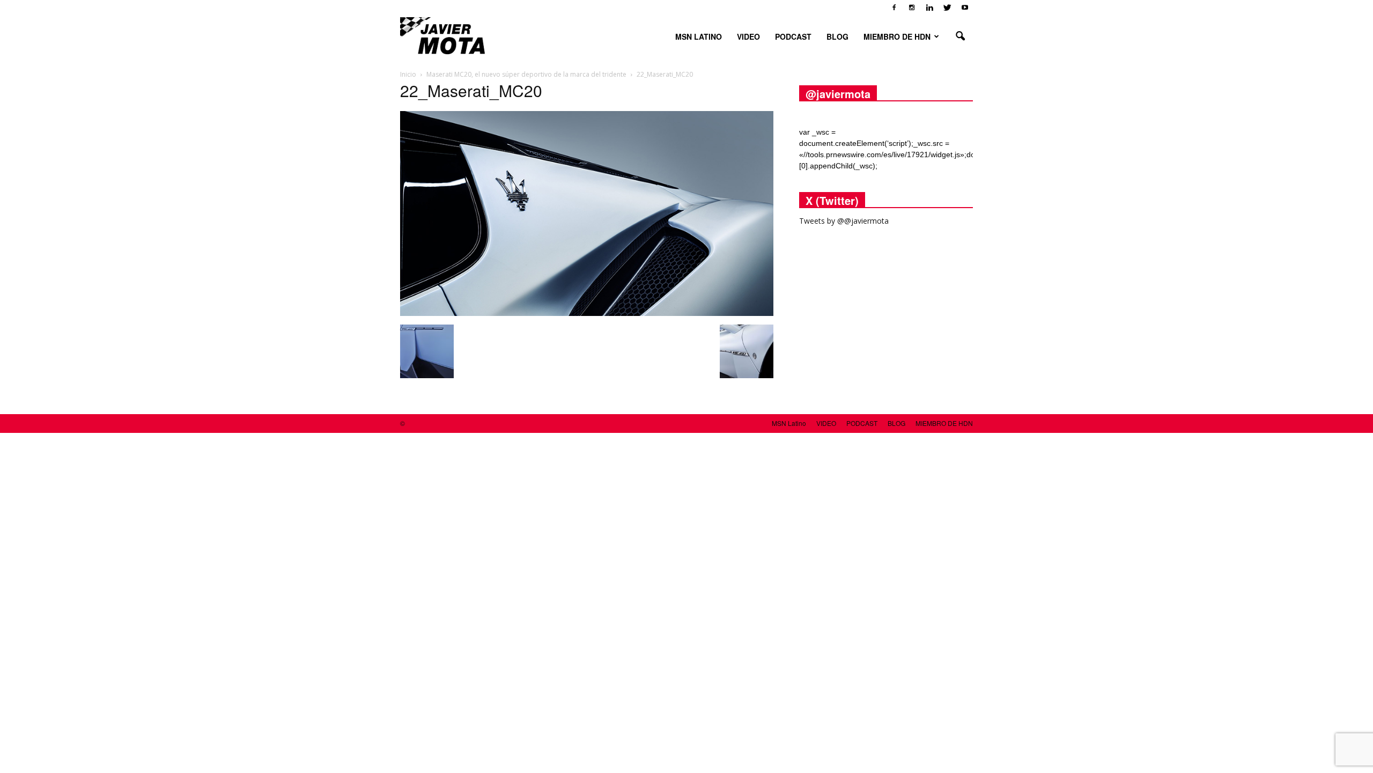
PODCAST (793, 36)
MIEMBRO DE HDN (897, 36)
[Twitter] (947, 7)
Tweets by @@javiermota (844, 221)
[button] (960, 36)
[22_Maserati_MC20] (586, 313)
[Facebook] (894, 7)
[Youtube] (965, 7)
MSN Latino (698, 36)
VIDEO (748, 36)
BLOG (837, 36)
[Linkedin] (929, 7)
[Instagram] (912, 7)
